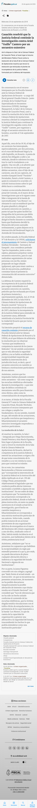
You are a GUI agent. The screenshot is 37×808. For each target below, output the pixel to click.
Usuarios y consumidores (21, 727)
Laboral (24, 715)
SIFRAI (10, 727)
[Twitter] (14, 748)
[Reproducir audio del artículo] (4, 80)
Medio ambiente (13, 719)
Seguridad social (25, 723)
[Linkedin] (27, 748)
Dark (24, 762)
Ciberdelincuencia (24, 706)
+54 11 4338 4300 (18, 792)
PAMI (27, 719)
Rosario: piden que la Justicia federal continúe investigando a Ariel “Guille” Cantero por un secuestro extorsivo (16, 671)
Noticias (22, 719)
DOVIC (12, 715)
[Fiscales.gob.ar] (6, 4)
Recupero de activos (12, 723)
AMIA (9, 706)
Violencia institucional (18, 731)
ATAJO (14, 706)
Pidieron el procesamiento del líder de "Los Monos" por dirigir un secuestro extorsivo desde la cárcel (17, 679)
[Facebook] (10, 748)
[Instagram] (23, 748)
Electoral (18, 715)
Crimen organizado (11, 711)
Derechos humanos (25, 711)
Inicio (5, 11)
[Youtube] (18, 748)
